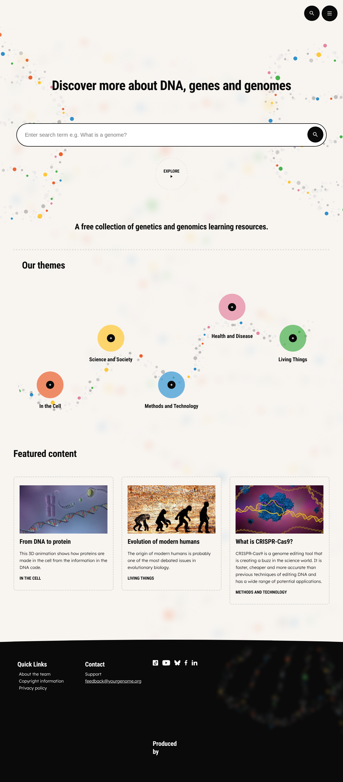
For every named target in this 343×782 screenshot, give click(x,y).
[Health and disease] (232, 307)
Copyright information (41, 681)
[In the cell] (50, 384)
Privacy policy (33, 688)
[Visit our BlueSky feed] (177, 663)
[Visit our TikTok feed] (155, 663)
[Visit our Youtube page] (166, 663)
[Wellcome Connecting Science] (216, 747)
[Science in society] (111, 338)
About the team (35, 674)
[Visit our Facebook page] (186, 663)
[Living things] (292, 338)
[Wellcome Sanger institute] (276, 747)
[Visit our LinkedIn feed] (194, 663)
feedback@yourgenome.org (113, 681)
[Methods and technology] (171, 384)
